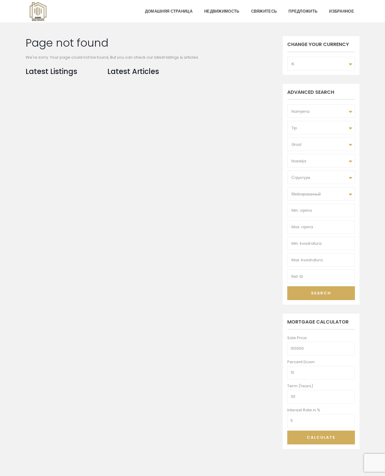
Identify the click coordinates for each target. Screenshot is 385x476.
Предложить (302, 11)
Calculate (321, 437)
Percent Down (301, 362)
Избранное (341, 11)
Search (321, 293)
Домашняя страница (168, 11)
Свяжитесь (264, 11)
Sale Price (297, 338)
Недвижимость (221, 11)
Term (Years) (300, 386)
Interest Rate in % (303, 410)
